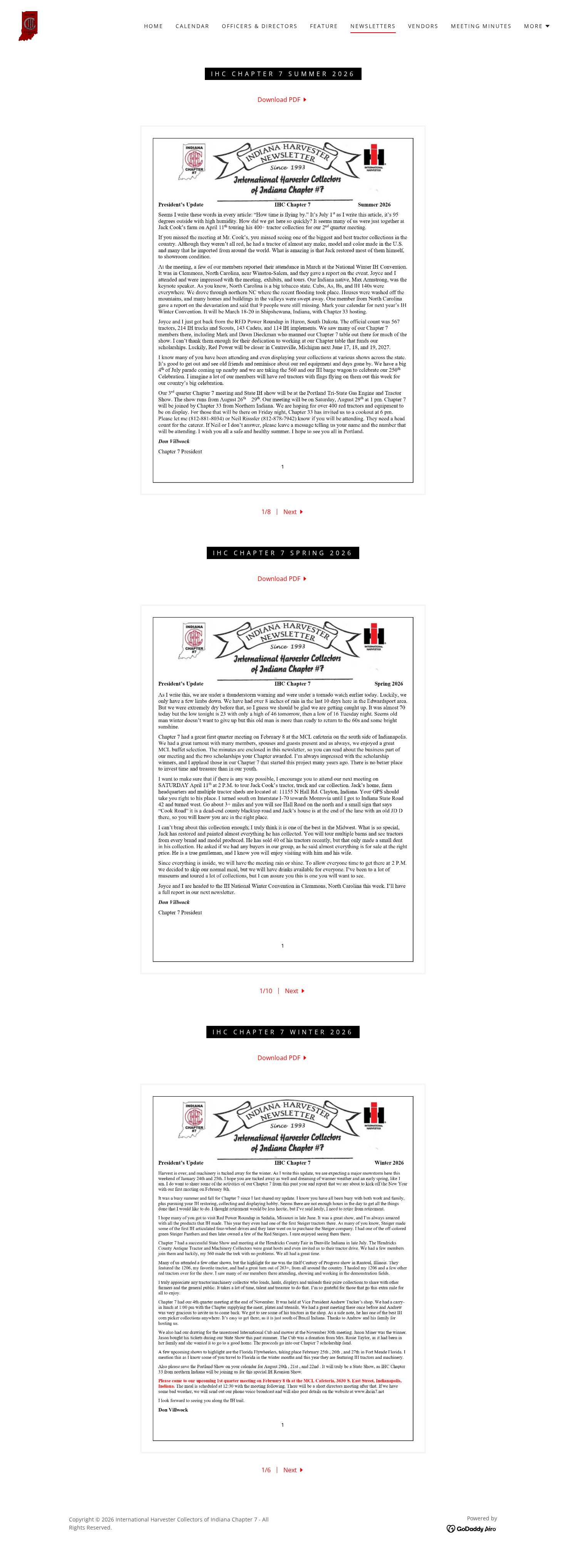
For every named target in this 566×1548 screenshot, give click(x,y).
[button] (537, 26)
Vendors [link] (423, 26)
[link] (28, 25)
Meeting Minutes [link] (481, 26)
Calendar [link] (192, 26)
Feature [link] (324, 26)
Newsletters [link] (373, 26)
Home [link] (153, 26)
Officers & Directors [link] (260, 26)
